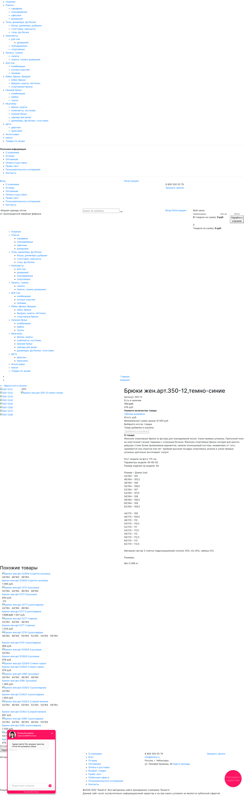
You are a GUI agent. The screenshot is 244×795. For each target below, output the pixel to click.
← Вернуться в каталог (13, 385)
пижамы (15, 73)
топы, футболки (20, 32)
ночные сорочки (20, 69)
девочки (16, 127)
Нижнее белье (13, 90)
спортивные (18, 49)
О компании (12, 152)
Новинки (10, 1)
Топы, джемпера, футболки (21, 22)
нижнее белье (19, 113)
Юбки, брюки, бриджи (18, 76)
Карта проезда (181, 763)
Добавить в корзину (136, 431)
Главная (124, 376)
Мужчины (11, 103)
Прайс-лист (12, 166)
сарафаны (16, 8)
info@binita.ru (152, 757)
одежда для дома (21, 117)
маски (9, 137)
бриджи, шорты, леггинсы (25, 83)
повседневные (19, 11)
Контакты (11, 172)
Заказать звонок (174, 187)
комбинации (18, 66)
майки (14, 96)
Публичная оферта (98, 777)
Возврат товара (97, 770)
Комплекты (12, 35)
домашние (17, 18)
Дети (8, 124)
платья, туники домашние (25, 59)
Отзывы (10, 155)
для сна (15, 39)
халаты (15, 56)
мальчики (16, 130)
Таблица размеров (134, 414)
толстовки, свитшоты (23, 28)
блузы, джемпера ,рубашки (26, 25)
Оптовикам (12, 159)
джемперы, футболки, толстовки (29, 120)
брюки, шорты (19, 107)
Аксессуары (12, 134)
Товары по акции (15, 141)
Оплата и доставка (16, 162)
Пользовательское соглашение (23, 169)
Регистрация (131, 180)
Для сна (10, 62)
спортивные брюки (22, 86)
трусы (14, 100)
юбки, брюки (18, 79)
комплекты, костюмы (23, 110)
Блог (91, 757)
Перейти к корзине (237, 219)
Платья (10, 5)
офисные (16, 15)
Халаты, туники (14, 52)
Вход (3, 180)
